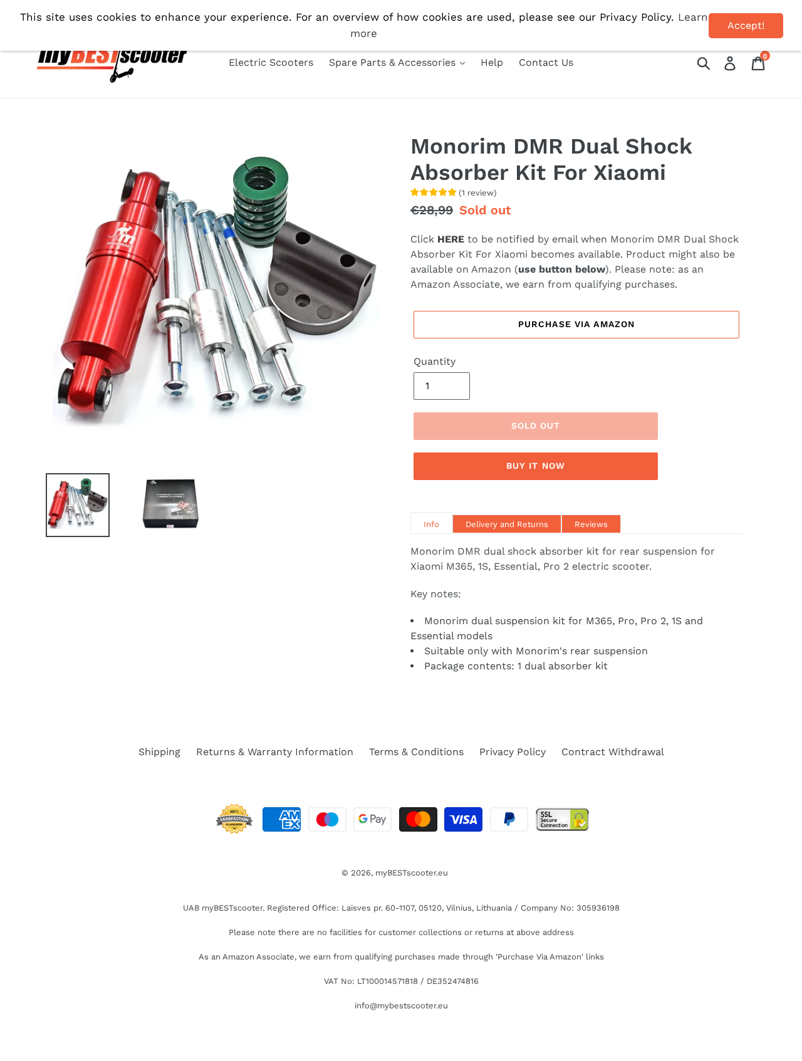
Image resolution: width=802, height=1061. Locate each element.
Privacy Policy (512, 752)
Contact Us (546, 62)
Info (431, 524)
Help (492, 62)
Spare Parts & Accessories (394, 62)
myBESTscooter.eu (411, 872)
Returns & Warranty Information (274, 752)
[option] (68, 505)
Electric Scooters (271, 62)
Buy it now (535, 466)
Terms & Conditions (416, 752)
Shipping (159, 752)
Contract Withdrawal (612, 752)
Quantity (435, 361)
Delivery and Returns (507, 524)
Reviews (591, 524)
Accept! (745, 25)
